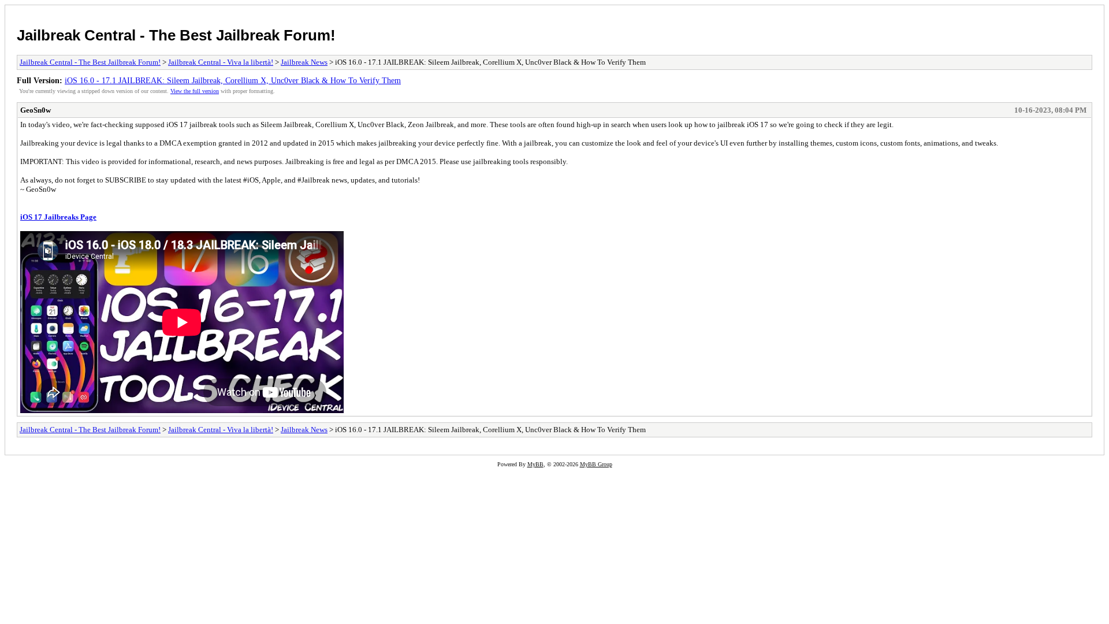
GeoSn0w (35, 110)
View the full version (194, 91)
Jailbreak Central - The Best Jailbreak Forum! (176, 35)
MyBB (535, 464)
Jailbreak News (304, 62)
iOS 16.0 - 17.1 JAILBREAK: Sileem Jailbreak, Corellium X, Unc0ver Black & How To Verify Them (233, 80)
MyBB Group (596, 464)
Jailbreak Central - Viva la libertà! (220, 62)
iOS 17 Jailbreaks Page (58, 217)
